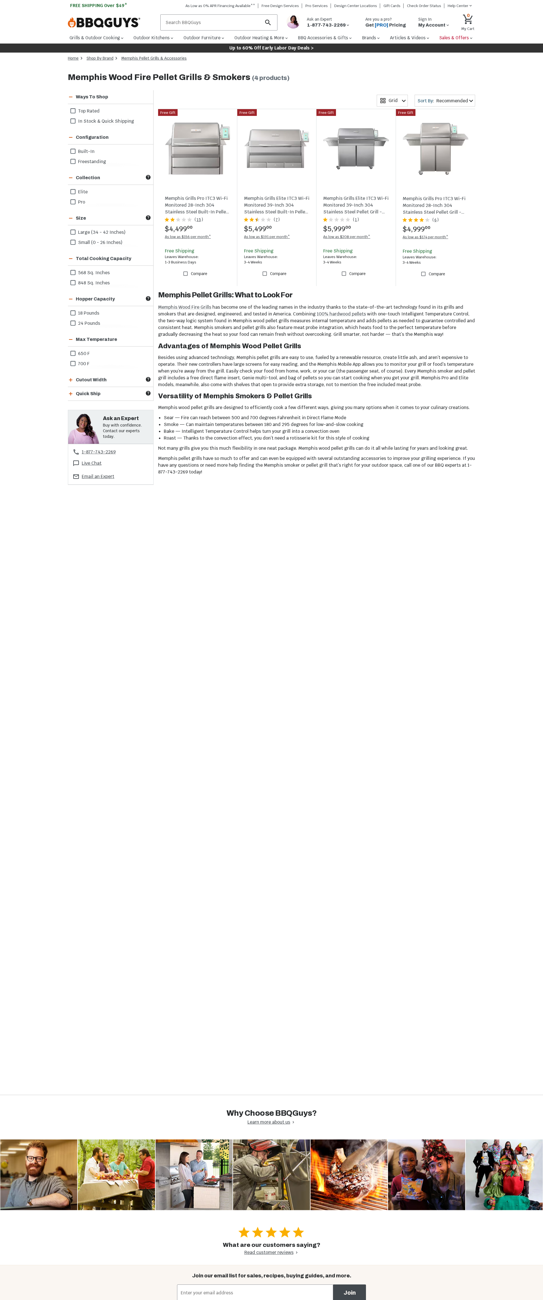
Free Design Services (280, 5)
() (199, 219)
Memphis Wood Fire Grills (184, 307)
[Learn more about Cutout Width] (148, 379)
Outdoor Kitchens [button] (151, 37)
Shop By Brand (100, 58)
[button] (104, 97)
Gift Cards (391, 5)
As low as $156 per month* (188, 236)
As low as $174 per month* (425, 237)
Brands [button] (369, 37)
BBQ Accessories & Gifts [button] (323, 37)
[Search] (268, 22)
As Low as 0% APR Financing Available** (220, 5)
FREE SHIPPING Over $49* (98, 5)
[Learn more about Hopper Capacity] (148, 298)
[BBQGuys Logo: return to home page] (112, 22)
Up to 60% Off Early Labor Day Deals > (271, 48)
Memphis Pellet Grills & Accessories (154, 58)
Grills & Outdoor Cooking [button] (95, 37)
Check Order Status (424, 5)
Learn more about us (268, 1122)
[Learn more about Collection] (148, 177)
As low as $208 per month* (346, 236)
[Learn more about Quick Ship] (148, 393)
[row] (110, 111)
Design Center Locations (355, 5)
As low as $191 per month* (267, 236)
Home (73, 58)
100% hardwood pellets (341, 314)
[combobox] (392, 101)
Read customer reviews (269, 1252)
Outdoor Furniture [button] (202, 37)
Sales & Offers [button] (454, 37)
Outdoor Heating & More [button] (259, 37)
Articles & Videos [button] (408, 37)
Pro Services (316, 5)
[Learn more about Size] (148, 217)
